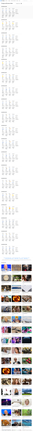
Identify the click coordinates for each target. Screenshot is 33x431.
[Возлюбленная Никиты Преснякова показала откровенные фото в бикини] (16, 424)
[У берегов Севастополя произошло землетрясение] (27, 424)
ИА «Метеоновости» (30, 430)
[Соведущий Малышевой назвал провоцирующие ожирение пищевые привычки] (6, 280)
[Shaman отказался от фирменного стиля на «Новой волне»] (6, 404)
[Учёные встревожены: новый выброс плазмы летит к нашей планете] (6, 373)
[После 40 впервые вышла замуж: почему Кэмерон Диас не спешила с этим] (27, 404)
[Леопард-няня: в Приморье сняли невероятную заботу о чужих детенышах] (27, 414)
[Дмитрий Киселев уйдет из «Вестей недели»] (6, 269)
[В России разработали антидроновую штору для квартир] (27, 290)
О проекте (8, 430)
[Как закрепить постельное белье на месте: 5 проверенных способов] (16, 404)
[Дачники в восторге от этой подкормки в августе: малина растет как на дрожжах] (27, 362)
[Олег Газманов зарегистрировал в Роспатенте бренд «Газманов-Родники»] (6, 414)
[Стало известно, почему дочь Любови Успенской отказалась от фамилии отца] (16, 383)
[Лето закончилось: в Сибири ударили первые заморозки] (27, 352)
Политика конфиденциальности (13, 430)
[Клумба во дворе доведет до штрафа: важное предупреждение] (16, 280)
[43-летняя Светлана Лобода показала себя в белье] (6, 300)
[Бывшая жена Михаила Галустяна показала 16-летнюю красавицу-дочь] (27, 269)
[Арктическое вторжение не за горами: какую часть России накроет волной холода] (16, 290)
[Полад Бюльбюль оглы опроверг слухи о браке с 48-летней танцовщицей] (16, 362)
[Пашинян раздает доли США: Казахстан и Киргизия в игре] (27, 321)
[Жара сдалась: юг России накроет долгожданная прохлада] (6, 362)
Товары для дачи (26, 258)
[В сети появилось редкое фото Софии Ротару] (16, 342)
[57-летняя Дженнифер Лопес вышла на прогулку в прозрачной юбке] (16, 352)
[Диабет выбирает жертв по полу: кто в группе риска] (27, 311)
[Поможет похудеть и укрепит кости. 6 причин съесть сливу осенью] (27, 331)
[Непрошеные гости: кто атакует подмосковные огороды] (16, 311)
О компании (3, 430)
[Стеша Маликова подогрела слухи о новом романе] (16, 393)
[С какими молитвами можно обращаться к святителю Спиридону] (16, 321)
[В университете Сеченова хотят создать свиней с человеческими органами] (27, 300)
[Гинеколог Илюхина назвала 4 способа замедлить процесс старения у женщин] (6, 290)
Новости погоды (16, 258)
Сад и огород (21, 258)
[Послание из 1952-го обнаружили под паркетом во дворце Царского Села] (16, 269)
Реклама (5, 430)
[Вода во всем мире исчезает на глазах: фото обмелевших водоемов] (16, 331)
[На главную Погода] (3, 1)
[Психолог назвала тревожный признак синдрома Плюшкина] (6, 383)
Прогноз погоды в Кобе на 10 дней (9, 258)
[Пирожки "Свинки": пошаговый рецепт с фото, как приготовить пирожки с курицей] (6, 424)
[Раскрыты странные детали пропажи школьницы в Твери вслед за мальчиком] (6, 311)
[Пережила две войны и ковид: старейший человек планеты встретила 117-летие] (6, 321)
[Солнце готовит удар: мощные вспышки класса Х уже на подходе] (16, 300)
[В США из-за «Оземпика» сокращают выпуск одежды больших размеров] (6, 342)
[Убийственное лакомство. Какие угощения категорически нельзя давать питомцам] (27, 280)
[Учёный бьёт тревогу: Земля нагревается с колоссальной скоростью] (27, 342)
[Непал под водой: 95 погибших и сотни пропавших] (6, 393)
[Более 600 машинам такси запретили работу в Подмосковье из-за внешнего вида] (27, 373)
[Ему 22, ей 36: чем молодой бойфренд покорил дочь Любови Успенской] (16, 373)
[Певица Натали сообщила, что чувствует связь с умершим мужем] (6, 331)
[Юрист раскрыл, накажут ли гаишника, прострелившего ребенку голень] (27, 383)
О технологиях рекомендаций (19, 430)
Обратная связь (23, 430)
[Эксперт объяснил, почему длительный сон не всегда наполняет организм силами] (6, 352)
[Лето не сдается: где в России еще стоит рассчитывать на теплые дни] (27, 393)
